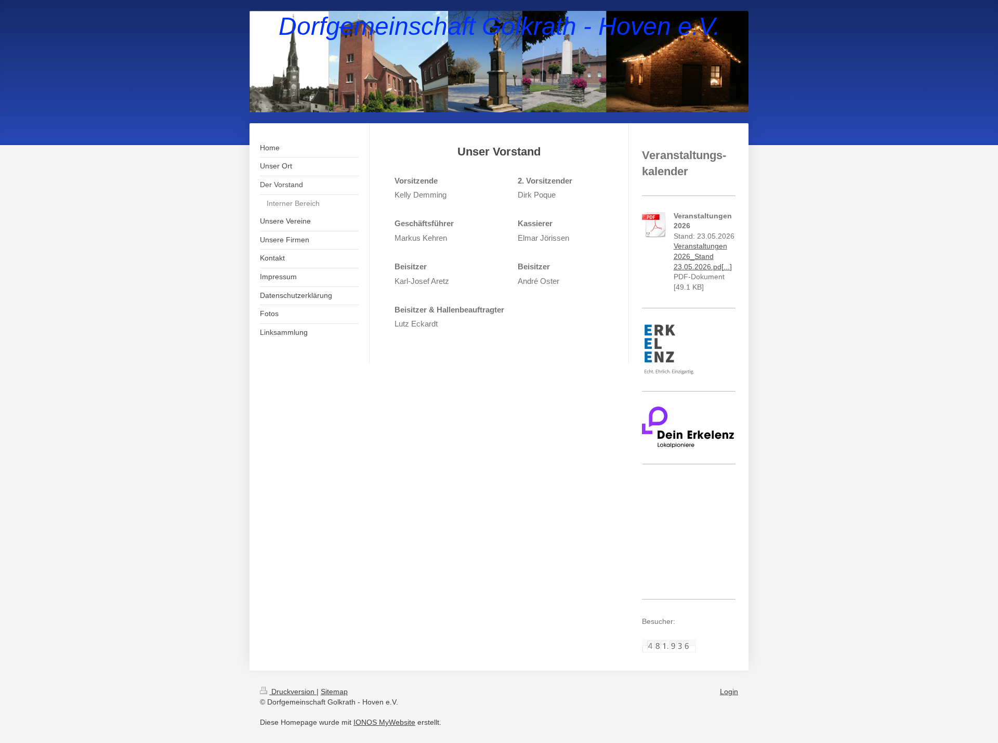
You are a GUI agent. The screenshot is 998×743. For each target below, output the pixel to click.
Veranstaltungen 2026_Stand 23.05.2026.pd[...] (703, 256)
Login (729, 691)
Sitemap (334, 691)
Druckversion (293, 691)
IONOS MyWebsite (384, 722)
